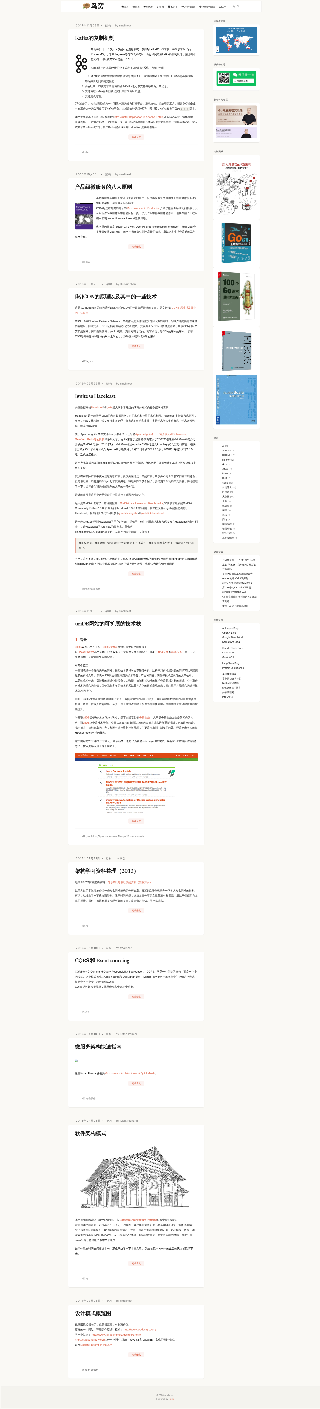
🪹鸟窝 (93, 6)
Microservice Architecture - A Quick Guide (130, 1073)
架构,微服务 (89, 1098)
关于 (224, 6)
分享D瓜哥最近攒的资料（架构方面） (130, 882)
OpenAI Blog (229, 632)
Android (226, 450)
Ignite (109, 407)
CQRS (86, 1011)
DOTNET (227, 455)
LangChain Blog (231, 663)
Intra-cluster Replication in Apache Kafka (138, 117)
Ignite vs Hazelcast (95, 396)
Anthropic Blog (230, 628)
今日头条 (144, 717)
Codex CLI (228, 652)
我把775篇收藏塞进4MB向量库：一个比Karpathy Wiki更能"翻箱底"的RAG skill (237, 588)
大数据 (225, 496)
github (149, 6)
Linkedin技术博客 (231, 687)
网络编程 (227, 523)
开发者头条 (162, 652)
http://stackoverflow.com (90, 1339)
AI (223, 445)
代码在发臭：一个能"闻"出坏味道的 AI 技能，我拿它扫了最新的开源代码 (239, 565)
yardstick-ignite (128, 513)
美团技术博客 (229, 674)
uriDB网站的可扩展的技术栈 (108, 624)
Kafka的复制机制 (94, 38)
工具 (224, 501)
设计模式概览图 (93, 1313)
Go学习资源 (189, 6)
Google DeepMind (232, 637)
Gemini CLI (228, 657)
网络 (224, 519)
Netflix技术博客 (230, 683)
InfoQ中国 (227, 696)
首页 (126, 6)
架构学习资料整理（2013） (107, 871)
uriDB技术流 (110, 647)
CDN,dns (88, 361)
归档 (137, 6)
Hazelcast (97, 407)
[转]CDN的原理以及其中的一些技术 (116, 297)
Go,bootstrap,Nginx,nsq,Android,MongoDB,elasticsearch (113, 836)
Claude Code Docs (232, 648)
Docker (226, 459)
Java (225, 468)
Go (224, 464)
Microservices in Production (143, 208)
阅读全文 (136, 136)
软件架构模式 (90, 1133)
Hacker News (86, 652)
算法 (224, 514)
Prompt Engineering (233, 667)
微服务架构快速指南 (98, 1047)
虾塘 (162, 6)
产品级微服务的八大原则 (103, 187)
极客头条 (176, 652)
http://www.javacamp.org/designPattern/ (116, 1334)
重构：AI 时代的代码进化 (235, 605)
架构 (108, 25)
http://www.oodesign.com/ (140, 1329)
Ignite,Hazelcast (91, 588)
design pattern (90, 1369)
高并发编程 (228, 537)
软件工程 (227, 533)
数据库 (225, 505)
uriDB (78, 647)
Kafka (86, 152)
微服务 (86, 261)
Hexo (171, 1399)
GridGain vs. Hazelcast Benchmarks (141, 503)
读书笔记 (227, 528)
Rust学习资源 (208, 6)
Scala (225, 482)
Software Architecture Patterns (138, 1219)
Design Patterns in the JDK (96, 1344)
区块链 (225, 491)
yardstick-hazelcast (152, 513)
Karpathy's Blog (231, 641)
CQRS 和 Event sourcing (102, 961)
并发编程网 (228, 692)
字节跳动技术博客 (231, 678)
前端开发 (227, 487)
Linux (225, 473)
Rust (224, 478)
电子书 (173, 6)
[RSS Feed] (234, 6)
